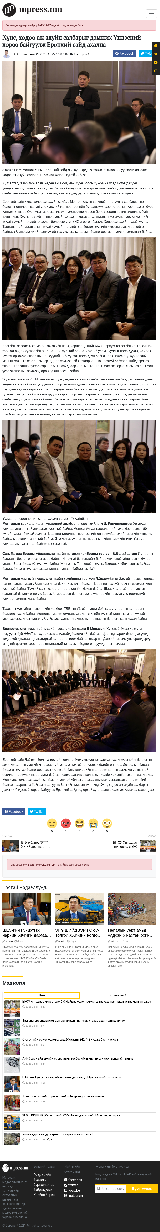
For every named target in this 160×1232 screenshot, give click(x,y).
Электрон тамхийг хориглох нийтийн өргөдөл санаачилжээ (63, 1096)
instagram (75, 1196)
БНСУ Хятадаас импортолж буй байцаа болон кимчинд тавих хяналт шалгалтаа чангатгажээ (86, 1001)
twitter (73, 1185)
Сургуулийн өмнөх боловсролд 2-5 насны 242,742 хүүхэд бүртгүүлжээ (70, 1039)
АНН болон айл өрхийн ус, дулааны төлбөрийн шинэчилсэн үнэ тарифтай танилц (77, 1058)
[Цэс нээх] (152, 13)
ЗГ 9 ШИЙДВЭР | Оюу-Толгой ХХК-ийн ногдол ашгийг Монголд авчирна (79, 935)
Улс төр (79, 54)
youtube (74, 1190)
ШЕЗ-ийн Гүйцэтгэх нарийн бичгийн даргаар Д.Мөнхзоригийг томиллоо (25, 937)
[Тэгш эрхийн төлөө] (15, 1168)
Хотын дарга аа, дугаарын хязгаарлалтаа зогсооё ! (57, 1134)
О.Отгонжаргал (24, 54)
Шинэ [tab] (42, 995)
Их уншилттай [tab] (118, 995)
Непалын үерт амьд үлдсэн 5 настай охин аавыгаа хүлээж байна (129, 935)
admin (9, 941)
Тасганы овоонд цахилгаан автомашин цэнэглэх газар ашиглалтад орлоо (73, 1020)
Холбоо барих (44, 1195)
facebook (75, 1180)
